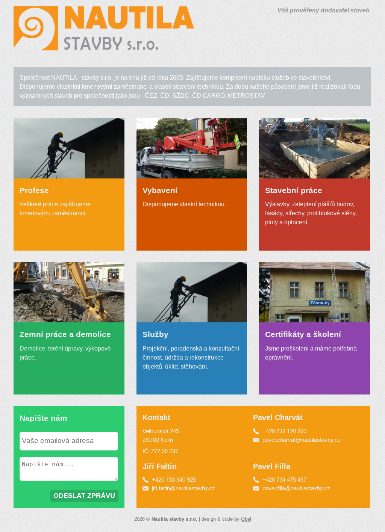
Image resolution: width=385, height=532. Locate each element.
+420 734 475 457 (283, 479)
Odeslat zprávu (84, 495)
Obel (246, 519)
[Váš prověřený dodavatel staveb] (104, 46)
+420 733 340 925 (173, 479)
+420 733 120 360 (284, 431)
